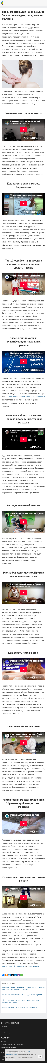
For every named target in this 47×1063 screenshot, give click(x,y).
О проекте (4, 1027)
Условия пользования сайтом (9, 1030)
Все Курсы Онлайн (10, 1023)
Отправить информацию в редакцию (12, 1045)
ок (40, 1056)
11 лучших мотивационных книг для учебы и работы (22, 995)
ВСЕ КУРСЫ (3, 3)
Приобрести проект (7, 1033)
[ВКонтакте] (3, 975)
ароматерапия (7, 966)
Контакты (3, 1041)
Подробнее (29, 1057)
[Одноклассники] (6, 975)
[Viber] (18, 975)
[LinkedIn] (15, 975)
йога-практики (20, 966)
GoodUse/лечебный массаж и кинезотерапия (26, 397)
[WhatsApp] (21, 975)
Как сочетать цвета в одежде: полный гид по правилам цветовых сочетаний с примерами (23, 988)
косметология (33, 966)
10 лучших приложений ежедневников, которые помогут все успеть (21, 1001)
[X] (12, 975)
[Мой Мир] (9, 975)
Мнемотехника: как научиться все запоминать (19, 1007)
